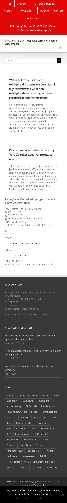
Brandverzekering (51, 412)
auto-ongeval (13, 400)
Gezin (34, 428)
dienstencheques (41, 417)
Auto (56, 395)
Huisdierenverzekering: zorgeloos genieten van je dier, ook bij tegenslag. (33, 352)
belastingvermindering (17, 412)
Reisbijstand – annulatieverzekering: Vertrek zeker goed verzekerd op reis (32, 154)
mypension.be (13, 439)
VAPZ (26, 462)
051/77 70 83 (20, 255)
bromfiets (24, 417)
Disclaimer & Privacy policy (19, 481)
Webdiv (23, 467)
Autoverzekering (14, 406)
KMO (9, 434)
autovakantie (45, 400)
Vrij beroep (11, 467)
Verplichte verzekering (43, 462)
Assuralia (46, 395)
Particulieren (25, 445)
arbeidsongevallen (28, 395)
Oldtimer (45, 439)
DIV (54, 417)
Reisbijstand (12, 456)
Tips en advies (13, 462)
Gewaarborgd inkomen (17, 428)
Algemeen (11, 395)
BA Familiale (31, 406)
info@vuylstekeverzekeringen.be (26, 243)
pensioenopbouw (15, 450)
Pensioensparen (34, 450)
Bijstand (35, 412)
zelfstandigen (53, 467)
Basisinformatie (48, 406)
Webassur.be (40, 484)
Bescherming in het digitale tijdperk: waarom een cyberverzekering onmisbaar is (30, 337)
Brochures (11, 417)
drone (9, 423)
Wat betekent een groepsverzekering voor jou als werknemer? (31, 368)
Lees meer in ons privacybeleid (36, 498)
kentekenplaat (47, 428)
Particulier (11, 445)
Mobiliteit (41, 434)
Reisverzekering (29, 456)
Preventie (50, 450)
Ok (17, 498)
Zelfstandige (37, 467)
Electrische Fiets (23, 423)
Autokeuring (28, 400)
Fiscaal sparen (41, 423)
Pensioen (40, 445)
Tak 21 (43, 456)
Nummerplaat (30, 439)
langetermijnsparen (24, 434)
